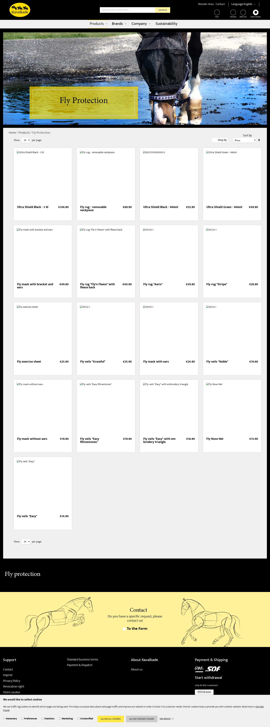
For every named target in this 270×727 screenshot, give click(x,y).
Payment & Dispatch (79, 665)
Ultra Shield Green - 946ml (224, 207)
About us (136, 669)
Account (233, 17)
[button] (250, 5)
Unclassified (86, 719)
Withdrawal (204, 692)
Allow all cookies (111, 719)
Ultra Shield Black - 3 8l (32, 207)
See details (165, 719)
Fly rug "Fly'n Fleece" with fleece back (97, 286)
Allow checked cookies (141, 719)
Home (13, 133)
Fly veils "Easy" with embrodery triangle (159, 441)
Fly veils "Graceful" (92, 362)
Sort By (247, 136)
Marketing (67, 719)
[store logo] (19, 10)
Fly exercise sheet (29, 362)
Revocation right (13, 686)
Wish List (243, 17)
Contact (220, 4)
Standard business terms (82, 659)
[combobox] (135, 10)
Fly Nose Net (214, 439)
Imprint (7, 675)
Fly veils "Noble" (217, 362)
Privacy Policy (11, 681)
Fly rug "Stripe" (216, 284)
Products (24, 133)
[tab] (220, 140)
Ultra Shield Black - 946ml (160, 207)
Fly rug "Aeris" (153, 284)
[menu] (135, 24)
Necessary (11, 719)
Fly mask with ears (156, 362)
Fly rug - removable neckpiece (93, 209)
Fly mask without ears (32, 439)
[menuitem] (98, 24)
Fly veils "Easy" (27, 516)
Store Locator (256, 17)
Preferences (30, 719)
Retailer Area (206, 4)
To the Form (137, 629)
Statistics (49, 719)
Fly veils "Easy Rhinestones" (89, 441)
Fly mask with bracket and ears (35, 286)
